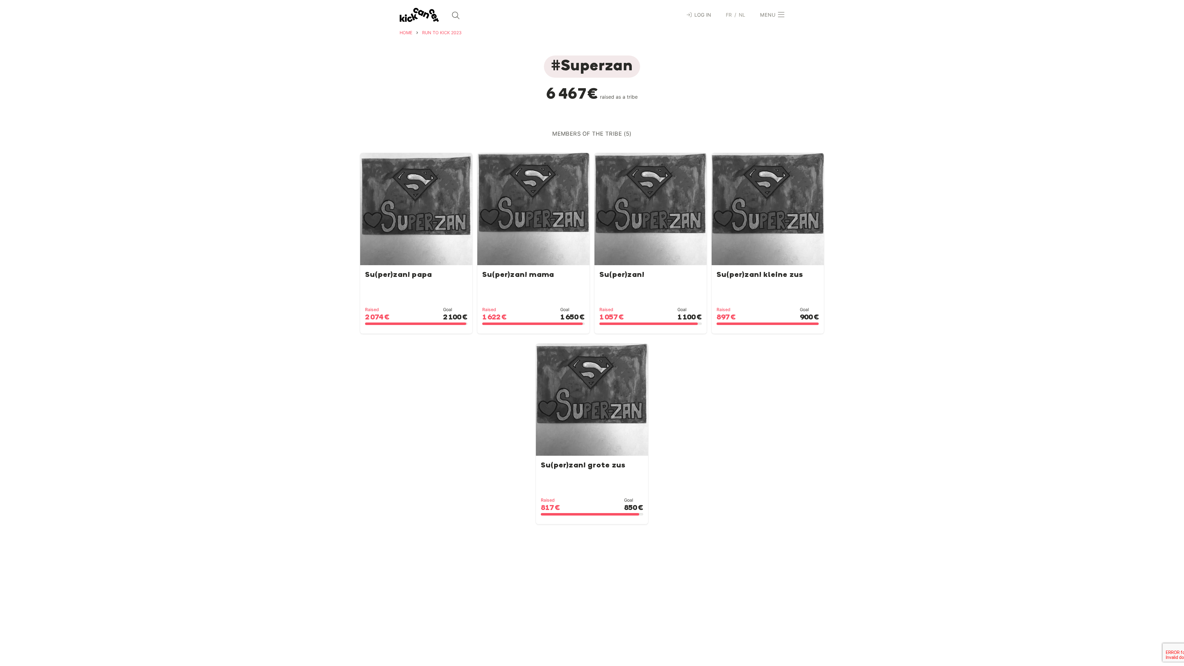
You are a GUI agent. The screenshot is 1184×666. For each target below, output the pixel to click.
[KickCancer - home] (419, 15)
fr (729, 15)
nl (742, 15)
